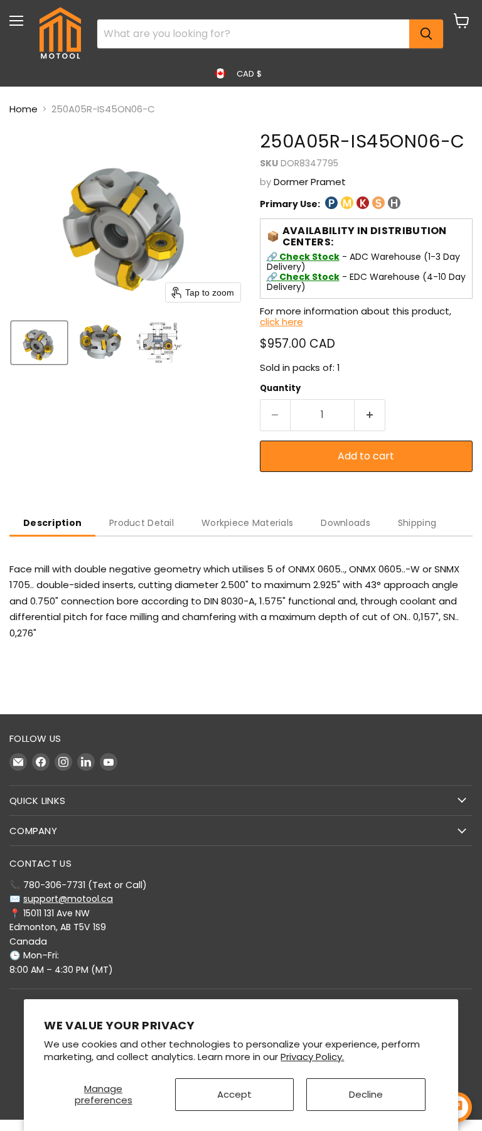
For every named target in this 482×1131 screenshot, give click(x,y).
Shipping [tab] (417, 523)
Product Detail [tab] (141, 523)
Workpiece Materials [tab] (247, 523)
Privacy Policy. (312, 1056)
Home (23, 109)
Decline (366, 1094)
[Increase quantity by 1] (370, 415)
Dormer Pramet (310, 181)
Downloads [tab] (345, 523)
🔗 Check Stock (303, 256)
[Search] (426, 33)
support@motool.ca (68, 898)
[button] (39, 342)
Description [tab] (52, 523)
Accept (234, 1094)
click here (281, 321)
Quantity (280, 388)
